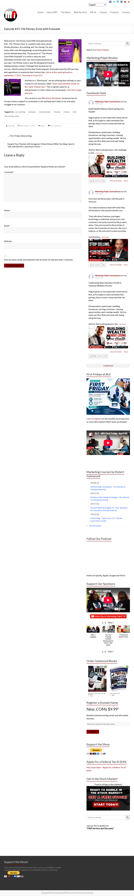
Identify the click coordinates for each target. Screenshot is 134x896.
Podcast (114, 12)
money (67, 112)
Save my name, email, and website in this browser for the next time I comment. (38, 259)
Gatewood (89, 893)
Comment (9, 172)
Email (7, 225)
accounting (20, 112)
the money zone (12, 116)
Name (7, 210)
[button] (111, 622)
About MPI (52, 12)
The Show (65, 12)
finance (57, 112)
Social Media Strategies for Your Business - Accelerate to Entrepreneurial (109, 509)
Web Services (80, 12)
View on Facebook (116, 181)
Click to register (93, 418)
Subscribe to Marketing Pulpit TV (110, 616)
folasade (11, 126)
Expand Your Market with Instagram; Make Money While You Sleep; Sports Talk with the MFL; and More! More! (40, 145)
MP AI (93, 12)
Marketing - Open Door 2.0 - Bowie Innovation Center (106, 519)
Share (126, 181)
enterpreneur (45, 112)
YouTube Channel (101, 50)
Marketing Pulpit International (107, 101)
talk (74, 112)
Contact (126, 12)
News (42, 126)
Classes (103, 12)
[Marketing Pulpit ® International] (10, 9)
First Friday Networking (19, 135)
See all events (95, 525)
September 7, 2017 (27, 126)
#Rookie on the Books (51, 98)
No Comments (56, 126)
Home (41, 12)
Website (8, 241)
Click (69, 90)
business (32, 112)
